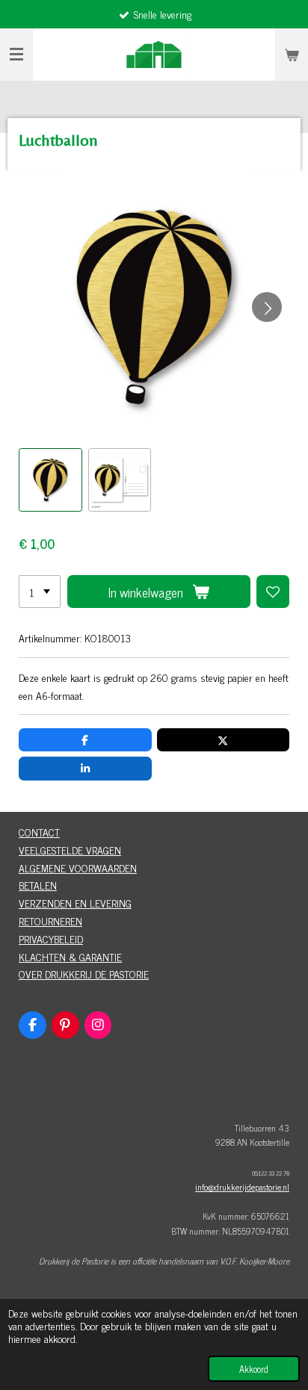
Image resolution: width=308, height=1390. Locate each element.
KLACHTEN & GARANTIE (70, 956)
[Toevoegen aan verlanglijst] (272, 591)
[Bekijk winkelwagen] (291, 54)
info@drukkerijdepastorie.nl (242, 1186)
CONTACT (39, 831)
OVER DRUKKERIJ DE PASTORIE (84, 973)
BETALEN (38, 884)
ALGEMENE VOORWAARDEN (78, 867)
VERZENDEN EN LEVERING (75, 902)
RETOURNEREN (50, 920)
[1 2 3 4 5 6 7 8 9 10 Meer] (40, 591)
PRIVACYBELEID (51, 938)
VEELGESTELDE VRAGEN (70, 849)
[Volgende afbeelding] (267, 307)
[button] (50, 480)
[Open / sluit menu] (16, 54)
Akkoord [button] (253, 1369)
